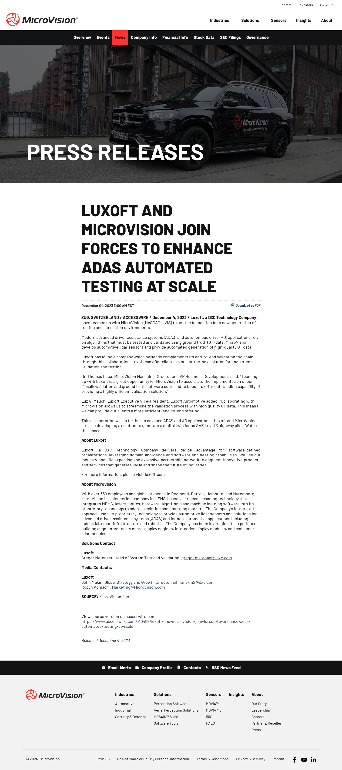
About (326, 20)
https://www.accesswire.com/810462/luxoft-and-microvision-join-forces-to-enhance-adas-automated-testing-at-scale (165, 624)
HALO (210, 723)
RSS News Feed (226, 667)
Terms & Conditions (213, 758)
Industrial (123, 710)
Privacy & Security (250, 758)
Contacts (192, 667)
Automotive (124, 703)
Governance (257, 37)
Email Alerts (119, 667)
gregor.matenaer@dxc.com (206, 557)
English (327, 5)
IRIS (209, 716)
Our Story (259, 703)
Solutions (250, 20)
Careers (258, 716)
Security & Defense (130, 716)
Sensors (278, 20)
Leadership (260, 710)
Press (256, 729)
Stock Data (204, 37)
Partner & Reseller (266, 723)
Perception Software (171, 703)
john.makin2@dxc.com (194, 582)
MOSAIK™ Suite (166, 716)
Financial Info (175, 37)
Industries (219, 20)
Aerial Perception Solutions (176, 710)
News (120, 37)
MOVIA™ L (213, 703)
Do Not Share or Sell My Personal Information (153, 758)
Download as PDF (248, 305)
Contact (285, 5)
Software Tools (166, 723)
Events (103, 37)
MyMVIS (104, 758)
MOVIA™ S (213, 710)
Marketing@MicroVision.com (138, 587)
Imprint (279, 758)
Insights (303, 20)
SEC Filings (230, 37)
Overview (82, 37)
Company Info (144, 37)
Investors (306, 5)
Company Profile (157, 667)
